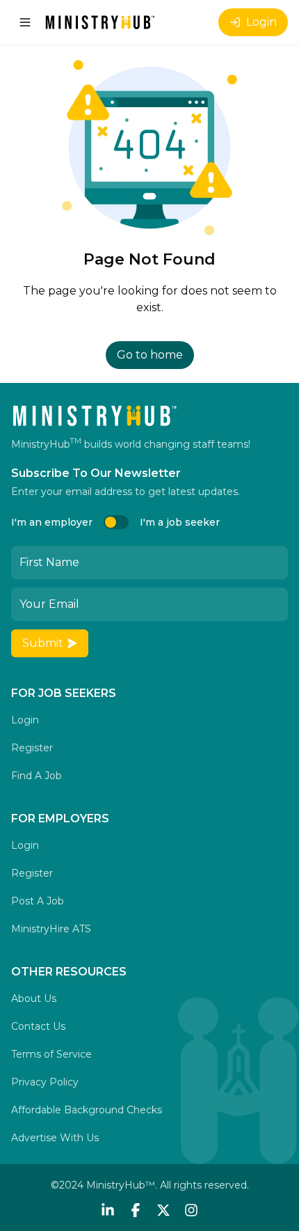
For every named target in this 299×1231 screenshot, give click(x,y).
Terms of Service (51, 1054)
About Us (33, 998)
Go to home (150, 354)
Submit (42, 643)
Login (261, 22)
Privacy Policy (45, 1082)
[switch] (116, 522)
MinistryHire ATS (51, 929)
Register (32, 748)
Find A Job (36, 775)
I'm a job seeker (180, 522)
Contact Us (38, 1026)
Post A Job (37, 901)
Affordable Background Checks (86, 1110)
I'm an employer (51, 522)
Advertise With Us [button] (55, 1137)
